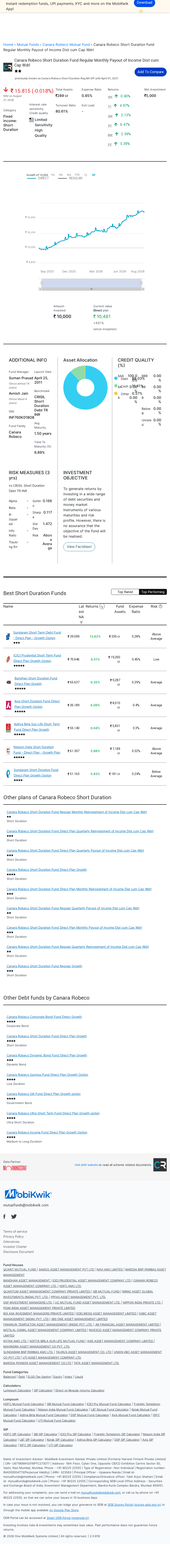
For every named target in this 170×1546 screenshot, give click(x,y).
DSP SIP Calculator (127, 1439)
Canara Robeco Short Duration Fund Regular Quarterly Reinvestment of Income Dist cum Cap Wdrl (78, 947)
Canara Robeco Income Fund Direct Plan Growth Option (47, 1132)
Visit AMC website (86, 1165)
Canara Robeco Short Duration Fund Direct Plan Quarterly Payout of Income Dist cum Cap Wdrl (75, 850)
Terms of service (15, 1231)
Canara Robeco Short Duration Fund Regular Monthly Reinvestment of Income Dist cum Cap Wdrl (77, 812)
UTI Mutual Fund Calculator (57, 1420)
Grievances (11, 1241)
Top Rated (125, 592)
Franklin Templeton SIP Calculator (117, 1434)
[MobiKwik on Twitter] (14, 1216)
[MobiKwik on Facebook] (4, 1216)
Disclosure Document (18, 1252)
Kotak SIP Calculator (60, 1439)
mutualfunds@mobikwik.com (25, 1205)
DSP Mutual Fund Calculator (90, 1415)
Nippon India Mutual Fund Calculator (63, 1409)
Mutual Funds (28, 44)
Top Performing (152, 592)
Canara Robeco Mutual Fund (66, 44)
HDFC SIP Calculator (17, 1434)
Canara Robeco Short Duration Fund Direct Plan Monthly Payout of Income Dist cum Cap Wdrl (74, 927)
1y (101, 606)
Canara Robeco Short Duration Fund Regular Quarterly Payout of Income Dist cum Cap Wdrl (73, 908)
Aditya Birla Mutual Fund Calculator (44, 1415)
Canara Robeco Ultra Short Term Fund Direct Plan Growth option (53, 1113)
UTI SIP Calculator (60, 1445)
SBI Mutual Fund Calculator (65, 1404)
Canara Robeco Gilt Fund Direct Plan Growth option (44, 1094)
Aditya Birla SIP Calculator (94, 1439)
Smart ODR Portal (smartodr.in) (68, 1518)
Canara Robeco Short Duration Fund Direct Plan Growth (47, 869)
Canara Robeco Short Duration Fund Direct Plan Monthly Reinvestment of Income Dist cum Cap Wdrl (79, 889)
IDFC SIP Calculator (33, 1445)
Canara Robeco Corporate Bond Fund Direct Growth (44, 1017)
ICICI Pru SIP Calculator (75, 1434)
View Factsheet (79, 546)
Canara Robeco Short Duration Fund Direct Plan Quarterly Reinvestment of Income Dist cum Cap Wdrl (80, 831)
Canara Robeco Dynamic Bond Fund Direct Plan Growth (47, 1055)
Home (8, 44)
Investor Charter (15, 1246)
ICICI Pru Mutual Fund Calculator (109, 1404)
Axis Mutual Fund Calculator (131, 1415)
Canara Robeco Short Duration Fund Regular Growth (44, 966)
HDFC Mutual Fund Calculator (23, 1404)
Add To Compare (150, 72)
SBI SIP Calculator (46, 1434)
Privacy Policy (13, 1236)
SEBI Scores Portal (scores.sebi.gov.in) (134, 1504)
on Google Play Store (64, 1510)
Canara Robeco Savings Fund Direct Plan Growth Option (47, 1074)
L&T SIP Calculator (32, 1439)
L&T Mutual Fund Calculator (110, 1409)
